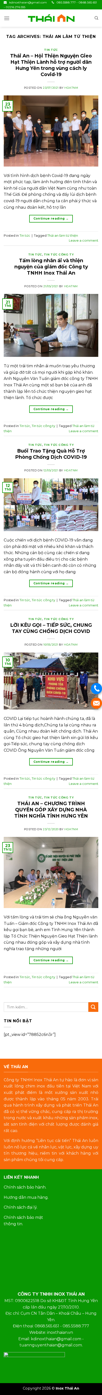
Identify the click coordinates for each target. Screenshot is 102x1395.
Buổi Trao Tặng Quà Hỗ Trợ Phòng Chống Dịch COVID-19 (51, 454)
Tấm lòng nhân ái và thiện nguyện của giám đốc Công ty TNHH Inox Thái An (51, 266)
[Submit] (93, 1007)
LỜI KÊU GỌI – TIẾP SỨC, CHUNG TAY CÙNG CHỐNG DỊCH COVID (51, 628)
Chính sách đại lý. (20, 1207)
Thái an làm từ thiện (62, 235)
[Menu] (7, 18)
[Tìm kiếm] (96, 18)
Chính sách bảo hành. (25, 1187)
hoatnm (71, 87)
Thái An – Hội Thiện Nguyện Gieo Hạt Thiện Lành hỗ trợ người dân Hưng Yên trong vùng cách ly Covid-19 (51, 65)
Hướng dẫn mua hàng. (26, 1197)
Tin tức (51, 50)
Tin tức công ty (59, 254)
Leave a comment (83, 240)
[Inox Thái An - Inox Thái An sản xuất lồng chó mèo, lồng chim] (51, 18)
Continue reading (51, 218)
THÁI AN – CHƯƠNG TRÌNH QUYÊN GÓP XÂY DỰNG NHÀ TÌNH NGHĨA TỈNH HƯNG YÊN (51, 809)
